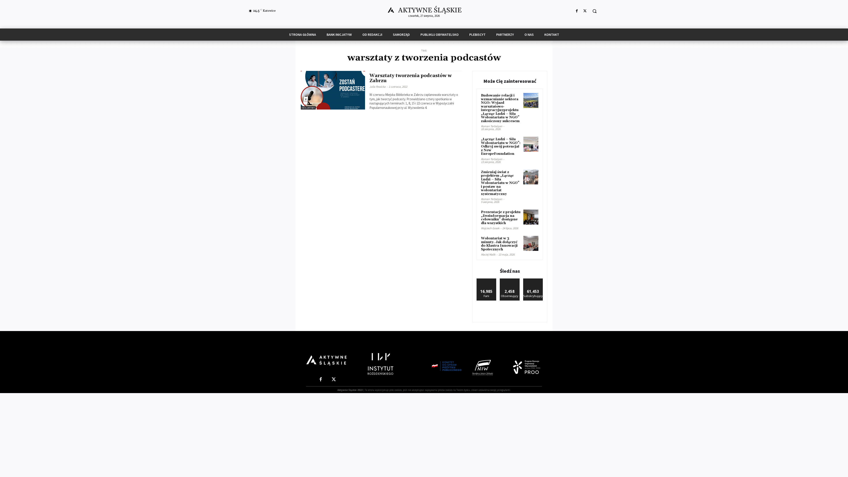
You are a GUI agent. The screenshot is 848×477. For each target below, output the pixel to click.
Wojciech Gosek (490, 228)
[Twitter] (585, 11)
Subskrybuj (533, 280)
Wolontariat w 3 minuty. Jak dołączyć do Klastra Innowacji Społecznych (499, 244)
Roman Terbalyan (491, 126)
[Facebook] (577, 11)
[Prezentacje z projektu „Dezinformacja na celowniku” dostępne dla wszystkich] (530, 217)
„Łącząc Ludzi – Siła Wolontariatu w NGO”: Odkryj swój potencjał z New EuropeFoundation (501, 146)
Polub (486, 280)
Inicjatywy (308, 107)
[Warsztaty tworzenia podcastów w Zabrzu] (333, 90)
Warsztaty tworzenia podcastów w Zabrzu (410, 78)
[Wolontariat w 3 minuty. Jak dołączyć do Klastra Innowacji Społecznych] (530, 243)
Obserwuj (510, 280)
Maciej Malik (488, 254)
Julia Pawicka (377, 87)
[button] (594, 11)
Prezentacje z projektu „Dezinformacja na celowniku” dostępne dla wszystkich (501, 217)
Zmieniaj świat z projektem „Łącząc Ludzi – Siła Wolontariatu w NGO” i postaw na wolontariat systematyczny (500, 183)
